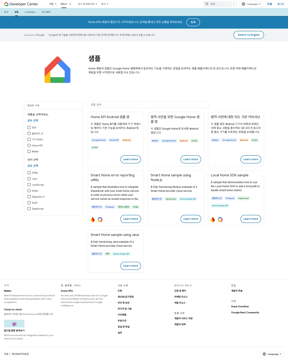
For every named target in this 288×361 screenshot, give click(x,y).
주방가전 (122, 320)
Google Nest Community (245, 312)
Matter (35, 151)
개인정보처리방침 (20, 354)
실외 (120, 332)
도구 (6, 11)
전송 (34, 127)
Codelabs (30, 11)
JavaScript (38, 184)
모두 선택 (33, 120)
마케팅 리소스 (181, 296)
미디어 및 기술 (125, 308)
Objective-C (38, 196)
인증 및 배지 (180, 290)
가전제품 (122, 314)
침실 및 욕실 (124, 326)
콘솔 (269, 4)
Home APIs (67, 290)
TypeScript (37, 208)
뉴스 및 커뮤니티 (86, 3)
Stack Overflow (240, 306)
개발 (51, 3)
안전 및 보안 (124, 302)
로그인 (281, 4)
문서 (103, 3)
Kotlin (35, 190)
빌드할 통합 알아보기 (14, 330)
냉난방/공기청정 (126, 296)
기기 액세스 (37, 139)
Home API (37, 145)
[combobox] (220, 4)
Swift (34, 202)
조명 (120, 290)
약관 (6, 354)
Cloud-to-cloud (13, 309)
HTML (35, 173)
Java (34, 179)
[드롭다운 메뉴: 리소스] (71, 4)
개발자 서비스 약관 (183, 318)
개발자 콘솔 (236, 290)
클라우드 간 (37, 133)
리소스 (64, 3)
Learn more (130, 159)
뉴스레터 (46, 11)
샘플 (16, 11)
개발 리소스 (180, 302)
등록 (193, 22)
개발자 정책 (180, 324)
